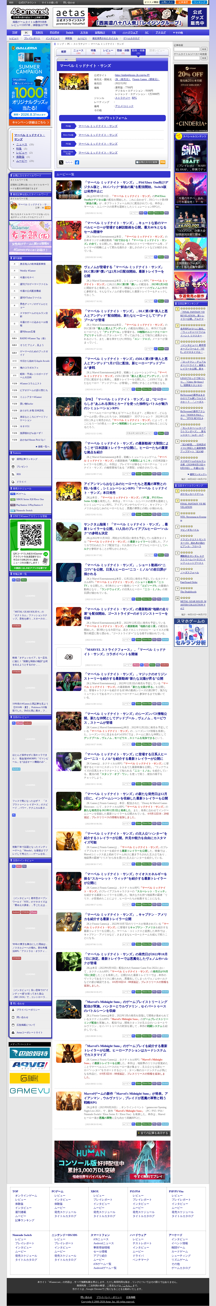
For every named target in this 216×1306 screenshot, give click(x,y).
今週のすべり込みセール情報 (34, 324)
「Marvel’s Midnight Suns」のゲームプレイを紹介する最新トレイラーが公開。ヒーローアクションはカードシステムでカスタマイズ (125, 1050)
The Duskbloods (188, 591)
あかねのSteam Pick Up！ (33, 439)
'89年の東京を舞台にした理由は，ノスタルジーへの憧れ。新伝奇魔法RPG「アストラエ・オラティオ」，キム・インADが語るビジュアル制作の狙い (30, 948)
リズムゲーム (179, 1259)
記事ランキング (24, 1220)
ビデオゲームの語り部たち (34, 390)
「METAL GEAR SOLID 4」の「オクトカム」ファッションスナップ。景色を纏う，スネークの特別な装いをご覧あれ (29, 615)
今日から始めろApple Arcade (35, 361)
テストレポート (142, 1243)
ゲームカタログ (131, 38)
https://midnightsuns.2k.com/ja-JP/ (132, 75)
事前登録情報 (101, 1247)
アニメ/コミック (124, 106)
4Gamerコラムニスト (31, 383)
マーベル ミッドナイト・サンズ (34, 204)
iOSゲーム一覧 (102, 1264)
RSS (11, 2)
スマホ (84, 32)
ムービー (82, 38)
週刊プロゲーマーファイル (34, 284)
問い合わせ (69, 2)
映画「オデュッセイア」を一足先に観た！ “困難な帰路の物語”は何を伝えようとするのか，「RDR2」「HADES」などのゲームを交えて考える (30, 661)
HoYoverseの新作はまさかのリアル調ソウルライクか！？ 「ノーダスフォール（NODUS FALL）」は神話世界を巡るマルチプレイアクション (193, 399)
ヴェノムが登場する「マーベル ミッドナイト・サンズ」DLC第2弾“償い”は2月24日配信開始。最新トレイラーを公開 (124, 271)
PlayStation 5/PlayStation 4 (29, 505)
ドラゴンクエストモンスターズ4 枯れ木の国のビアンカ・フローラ (193, 543)
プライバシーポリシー (28, 1009)
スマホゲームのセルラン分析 (34, 315)
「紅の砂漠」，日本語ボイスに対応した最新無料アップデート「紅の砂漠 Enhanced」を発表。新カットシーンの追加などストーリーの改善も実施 (193, 448)
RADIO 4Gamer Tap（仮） (33, 338)
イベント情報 (179, 1243)
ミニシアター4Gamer (31, 397)
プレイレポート (32, 38)
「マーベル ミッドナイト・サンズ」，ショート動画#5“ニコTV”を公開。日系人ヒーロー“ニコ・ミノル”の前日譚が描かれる (125, 569)
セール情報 (100, 1251)
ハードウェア (130, 32)
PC (26, 32)
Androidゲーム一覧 (105, 1268)
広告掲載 (130, 1297)
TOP (14, 32)
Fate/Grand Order (188, 582)
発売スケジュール (65, 1212)
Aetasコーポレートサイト (30, 1032)
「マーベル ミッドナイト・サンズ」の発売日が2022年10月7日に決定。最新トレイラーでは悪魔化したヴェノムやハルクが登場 (126, 959)
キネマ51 (25, 426)
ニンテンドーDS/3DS (64, 1235)
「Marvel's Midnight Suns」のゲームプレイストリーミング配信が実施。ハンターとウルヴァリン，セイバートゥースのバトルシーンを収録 (125, 1006)
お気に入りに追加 (148, 162)
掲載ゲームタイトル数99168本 (30, 21)
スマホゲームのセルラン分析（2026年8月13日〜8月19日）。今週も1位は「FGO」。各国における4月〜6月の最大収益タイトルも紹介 (193, 465)
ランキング (199, 2)
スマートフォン (100, 1235)
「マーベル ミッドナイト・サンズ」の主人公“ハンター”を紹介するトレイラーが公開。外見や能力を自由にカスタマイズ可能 (125, 838)
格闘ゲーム (178, 1247)
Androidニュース (103, 1243)
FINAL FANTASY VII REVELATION (193, 505)
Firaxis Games (139, 79)
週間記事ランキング (27, 458)
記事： (39, 207)
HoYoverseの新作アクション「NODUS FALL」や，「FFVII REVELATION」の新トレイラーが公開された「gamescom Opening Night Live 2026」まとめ (192, 415)
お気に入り (167, 2)
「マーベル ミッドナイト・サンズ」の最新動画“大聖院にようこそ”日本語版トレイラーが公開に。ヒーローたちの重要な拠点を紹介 (126, 448)
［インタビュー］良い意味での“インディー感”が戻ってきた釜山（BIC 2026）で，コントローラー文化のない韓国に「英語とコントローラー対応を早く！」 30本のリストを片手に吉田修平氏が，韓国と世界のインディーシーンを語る (30, 994)
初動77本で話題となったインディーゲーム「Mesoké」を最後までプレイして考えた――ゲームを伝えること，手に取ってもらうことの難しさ (30, 851)
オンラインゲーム (26, 1195)
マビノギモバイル (189, 530)
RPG (134, 97)
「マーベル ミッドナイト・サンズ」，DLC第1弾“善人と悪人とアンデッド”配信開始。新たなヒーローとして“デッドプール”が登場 (126, 315)
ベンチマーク (141, 1259)
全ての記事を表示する (154, 1133)
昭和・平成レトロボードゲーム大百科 (34, 376)
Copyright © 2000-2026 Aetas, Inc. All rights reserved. (108, 1301)
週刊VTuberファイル (31, 297)
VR (114, 32)
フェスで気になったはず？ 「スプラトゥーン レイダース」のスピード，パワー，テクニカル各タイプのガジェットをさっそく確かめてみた (30, 805)
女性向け (100, 32)
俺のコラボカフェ (29, 367)
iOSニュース (101, 1239)
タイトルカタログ (65, 1216)
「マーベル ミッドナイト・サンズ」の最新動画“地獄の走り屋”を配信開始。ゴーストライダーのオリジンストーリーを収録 (126, 613)
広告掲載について (26, 1024)
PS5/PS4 (54, 32)
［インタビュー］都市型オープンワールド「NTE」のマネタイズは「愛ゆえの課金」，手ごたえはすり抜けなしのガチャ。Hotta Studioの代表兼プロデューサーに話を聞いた (30, 902)
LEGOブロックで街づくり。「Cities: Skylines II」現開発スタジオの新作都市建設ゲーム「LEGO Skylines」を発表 (193, 382)
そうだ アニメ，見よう (32, 345)
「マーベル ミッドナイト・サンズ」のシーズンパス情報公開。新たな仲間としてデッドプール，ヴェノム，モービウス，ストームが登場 (125, 718)
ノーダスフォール (189, 572)
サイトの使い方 (50, 2)
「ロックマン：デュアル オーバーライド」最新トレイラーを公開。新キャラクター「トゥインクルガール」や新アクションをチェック (193, 365)
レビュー (14, 38)
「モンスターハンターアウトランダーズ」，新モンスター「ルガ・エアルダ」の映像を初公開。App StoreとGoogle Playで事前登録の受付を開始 (193, 432)
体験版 (68, 38)
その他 (175, 1264)
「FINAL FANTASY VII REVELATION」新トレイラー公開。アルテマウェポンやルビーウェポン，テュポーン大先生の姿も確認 (193, 316)
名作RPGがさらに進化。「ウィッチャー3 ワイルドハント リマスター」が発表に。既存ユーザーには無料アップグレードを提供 (193, 332)
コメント (69, 162)
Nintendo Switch (24, 510)
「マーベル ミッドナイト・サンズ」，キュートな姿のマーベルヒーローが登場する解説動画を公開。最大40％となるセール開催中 (125, 227)
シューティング (181, 1255)
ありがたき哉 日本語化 (32, 410)
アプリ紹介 (100, 1255)
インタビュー (53, 38)
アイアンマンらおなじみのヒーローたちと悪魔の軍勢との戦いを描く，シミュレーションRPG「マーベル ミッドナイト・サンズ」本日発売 (125, 488)
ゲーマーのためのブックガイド (34, 353)
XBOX (39, 32)
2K (116, 79)
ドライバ (21, 481)
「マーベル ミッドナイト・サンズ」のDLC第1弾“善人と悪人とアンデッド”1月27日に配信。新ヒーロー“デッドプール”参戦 (126, 363)
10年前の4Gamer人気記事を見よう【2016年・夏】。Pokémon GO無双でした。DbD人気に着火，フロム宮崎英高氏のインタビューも (30, 707)
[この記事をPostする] (61, 162)
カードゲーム (179, 1251)
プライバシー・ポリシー (109, 1297)
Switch (69, 32)
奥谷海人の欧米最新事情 (33, 264)
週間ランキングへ (198, 474)
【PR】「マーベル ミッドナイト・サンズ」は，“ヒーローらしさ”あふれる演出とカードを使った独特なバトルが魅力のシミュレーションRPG (126, 404)
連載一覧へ (44, 446)
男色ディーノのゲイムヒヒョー (34, 306)
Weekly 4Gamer (28, 270)
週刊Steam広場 (27, 331)
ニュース (21, 144)
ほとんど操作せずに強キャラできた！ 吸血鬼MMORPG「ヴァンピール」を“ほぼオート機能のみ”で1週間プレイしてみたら (30, 759)
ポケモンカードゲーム (192, 494)
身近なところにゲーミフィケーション (34, 419)
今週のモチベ (27, 277)
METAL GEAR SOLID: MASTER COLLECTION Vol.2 (193, 605)
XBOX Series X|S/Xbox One (30, 499)
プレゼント (22, 466)
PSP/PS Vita (176, 1191)
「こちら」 (126, 1285)
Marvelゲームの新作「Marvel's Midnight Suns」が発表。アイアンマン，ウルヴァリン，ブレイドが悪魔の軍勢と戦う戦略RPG (126, 1098)
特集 (19, 148)
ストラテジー (122, 97)
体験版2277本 (40, 25)
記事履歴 (183, 2)
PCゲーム (21, 493)
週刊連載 (20, 1212)
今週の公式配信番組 (30, 291)
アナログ (161, 32)
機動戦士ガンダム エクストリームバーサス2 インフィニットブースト (192, 559)
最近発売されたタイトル (105, 38)
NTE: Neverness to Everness (193, 518)
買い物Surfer (26, 403)
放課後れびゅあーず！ (31, 433)
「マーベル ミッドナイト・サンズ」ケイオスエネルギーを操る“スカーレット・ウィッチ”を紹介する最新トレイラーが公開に (125, 878)
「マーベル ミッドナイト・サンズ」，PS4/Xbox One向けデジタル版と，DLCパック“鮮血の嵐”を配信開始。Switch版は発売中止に (126, 187)
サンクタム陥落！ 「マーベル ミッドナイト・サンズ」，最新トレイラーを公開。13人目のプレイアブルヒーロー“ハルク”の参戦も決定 (126, 529)
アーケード (175, 1235)
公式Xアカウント (27, 2)
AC (147, 32)
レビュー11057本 (20, 25)
